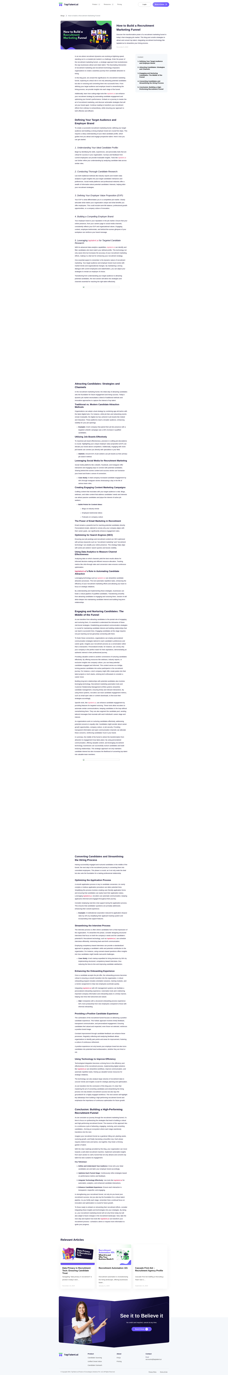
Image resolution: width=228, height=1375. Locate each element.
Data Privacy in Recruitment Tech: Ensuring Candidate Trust (76, 1270)
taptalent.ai (111, 93)
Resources (107, 4)
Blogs (63, 16)
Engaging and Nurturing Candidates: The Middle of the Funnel (150, 75)
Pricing (119, 4)
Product (94, 4)
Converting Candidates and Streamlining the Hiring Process (151, 82)
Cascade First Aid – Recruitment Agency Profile (149, 1269)
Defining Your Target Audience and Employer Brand (151, 62)
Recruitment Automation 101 (113, 1268)
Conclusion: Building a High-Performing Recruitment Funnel (151, 88)
